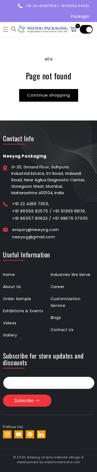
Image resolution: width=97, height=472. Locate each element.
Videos (9, 323)
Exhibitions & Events (23, 311)
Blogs (56, 317)
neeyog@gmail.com (33, 237)
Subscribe (24, 400)
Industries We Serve (71, 274)
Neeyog (33, 457)
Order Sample (17, 298)
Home (9, 274)
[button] (5, 29)
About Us (12, 286)
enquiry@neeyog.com (35, 229)
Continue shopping (48, 95)
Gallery (10, 335)
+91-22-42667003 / (42, 5)
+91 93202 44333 (74, 5)
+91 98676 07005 (70, 218)
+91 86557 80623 (30, 218)
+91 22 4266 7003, (30, 204)
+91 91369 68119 (69, 211)
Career (58, 286)
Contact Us (62, 329)
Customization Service (66, 302)
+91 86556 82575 (30, 211)
